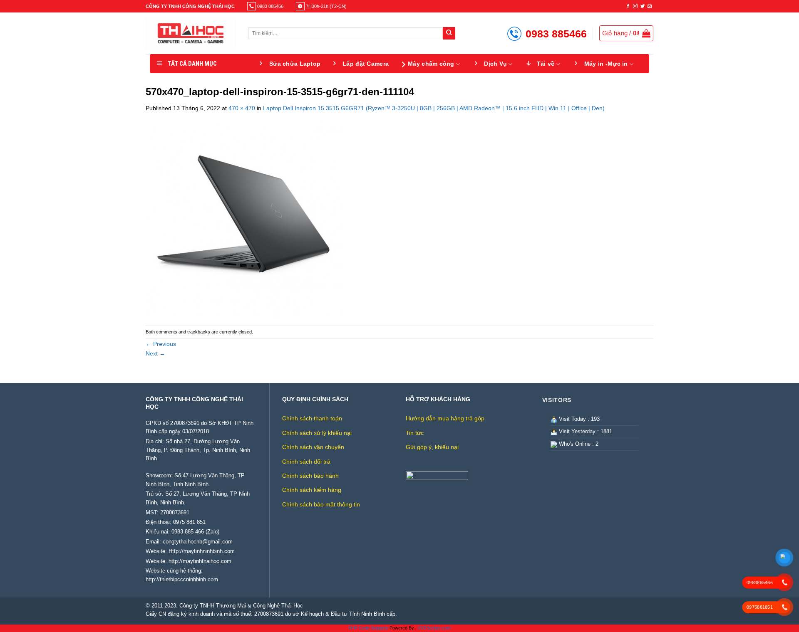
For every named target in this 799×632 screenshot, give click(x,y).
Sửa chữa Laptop (294, 63)
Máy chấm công (431, 63)
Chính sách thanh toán (312, 418)
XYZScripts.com (434, 627)
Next (155, 353)
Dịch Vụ (495, 63)
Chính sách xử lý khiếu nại (317, 433)
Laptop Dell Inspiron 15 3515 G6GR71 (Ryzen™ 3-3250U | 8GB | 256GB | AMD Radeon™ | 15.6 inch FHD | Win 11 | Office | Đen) (434, 108)
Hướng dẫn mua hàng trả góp (445, 418)
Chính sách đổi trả (306, 461)
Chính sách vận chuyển (313, 447)
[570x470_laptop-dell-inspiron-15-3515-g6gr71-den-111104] (243, 218)
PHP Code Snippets (368, 627)
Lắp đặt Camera (365, 63)
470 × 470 (241, 108)
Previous (161, 344)
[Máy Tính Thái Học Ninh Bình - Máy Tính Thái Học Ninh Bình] (191, 33)
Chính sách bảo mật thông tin (321, 504)
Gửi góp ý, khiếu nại (432, 447)
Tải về (546, 63)
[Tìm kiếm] (449, 33)
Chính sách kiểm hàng (311, 489)
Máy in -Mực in (606, 63)
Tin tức (415, 433)
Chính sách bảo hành (310, 475)
